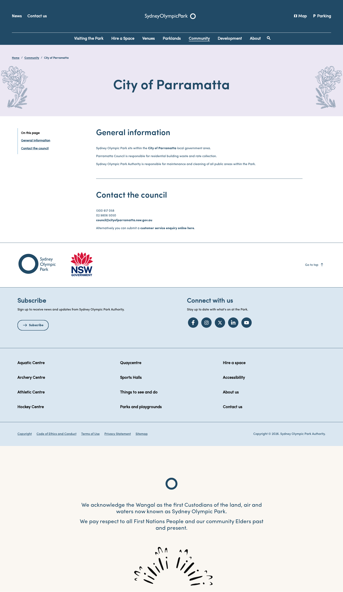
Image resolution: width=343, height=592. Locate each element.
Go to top (314, 265)
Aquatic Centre (31, 363)
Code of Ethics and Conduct (56, 434)
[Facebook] (193, 322)
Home (15, 58)
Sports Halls (131, 378)
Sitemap (142, 434)
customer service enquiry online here (167, 228)
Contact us (37, 16)
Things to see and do (139, 392)
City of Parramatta (162, 148)
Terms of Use (90, 434)
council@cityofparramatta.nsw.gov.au (124, 220)
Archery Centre (31, 378)
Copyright (24, 434)
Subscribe (36, 325)
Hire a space (234, 363)
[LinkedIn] (233, 322)
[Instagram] (206, 322)
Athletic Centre (31, 392)
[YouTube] (246, 322)
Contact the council (35, 148)
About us (231, 392)
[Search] (269, 38)
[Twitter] (220, 322)
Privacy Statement (117, 434)
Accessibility (234, 378)
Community (31, 58)
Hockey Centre (30, 407)
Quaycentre (130, 363)
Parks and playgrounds (141, 407)
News (17, 16)
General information (35, 140)
